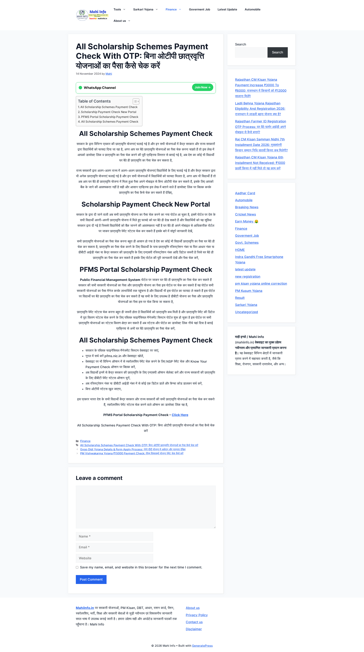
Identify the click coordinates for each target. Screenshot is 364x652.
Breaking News (246, 207)
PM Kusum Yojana (248, 291)
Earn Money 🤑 (246, 221)
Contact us (194, 622)
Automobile (252, 9)
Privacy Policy (197, 615)
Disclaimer (194, 629)
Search (240, 44)
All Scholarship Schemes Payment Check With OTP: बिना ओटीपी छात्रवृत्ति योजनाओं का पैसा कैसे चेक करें (139, 445)
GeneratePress (202, 645)
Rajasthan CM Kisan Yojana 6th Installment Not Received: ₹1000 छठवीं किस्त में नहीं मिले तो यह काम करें (260, 162)
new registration (247, 276)
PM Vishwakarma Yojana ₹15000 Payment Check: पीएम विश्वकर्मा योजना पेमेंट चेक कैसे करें (131, 453)
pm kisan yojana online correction (261, 283)
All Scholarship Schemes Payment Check (109, 107)
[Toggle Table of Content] (134, 101)
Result (240, 298)
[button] (125, 9)
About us (120, 21)
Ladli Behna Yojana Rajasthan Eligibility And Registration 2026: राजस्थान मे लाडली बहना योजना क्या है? (260, 108)
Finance (171, 9)
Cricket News (245, 214)
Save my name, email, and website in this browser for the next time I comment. (141, 567)
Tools (117, 9)
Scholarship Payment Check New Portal (108, 112)
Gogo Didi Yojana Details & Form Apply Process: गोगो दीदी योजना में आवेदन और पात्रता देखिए (133, 449)
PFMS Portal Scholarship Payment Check (109, 117)
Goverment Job (199, 9)
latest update (245, 269)
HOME (240, 250)
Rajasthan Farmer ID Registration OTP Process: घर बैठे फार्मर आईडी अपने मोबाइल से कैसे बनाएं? (260, 126)
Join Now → (203, 87)
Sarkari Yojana (143, 9)
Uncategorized (246, 312)
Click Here (180, 415)
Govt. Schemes (247, 242)
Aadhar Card (245, 193)
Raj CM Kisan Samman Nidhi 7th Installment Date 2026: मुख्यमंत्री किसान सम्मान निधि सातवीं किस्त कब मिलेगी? (261, 144)
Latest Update (227, 9)
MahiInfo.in (85, 608)
